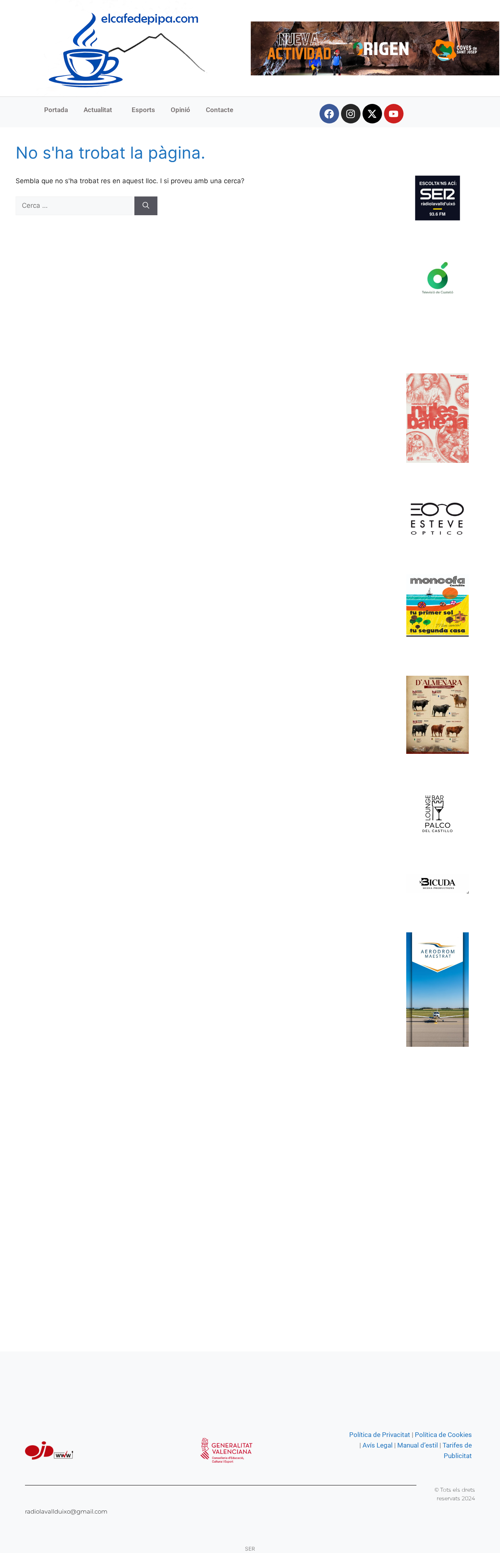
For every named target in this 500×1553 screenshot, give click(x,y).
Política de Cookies (443, 1435)
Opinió (180, 110)
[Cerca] (145, 205)
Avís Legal (377, 1445)
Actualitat (98, 110)
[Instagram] (351, 113)
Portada (56, 110)
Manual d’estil (417, 1445)
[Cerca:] (75, 205)
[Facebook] (329, 113)
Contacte (219, 110)
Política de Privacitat (379, 1435)
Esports (143, 110)
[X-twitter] (372, 113)
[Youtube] (394, 113)
